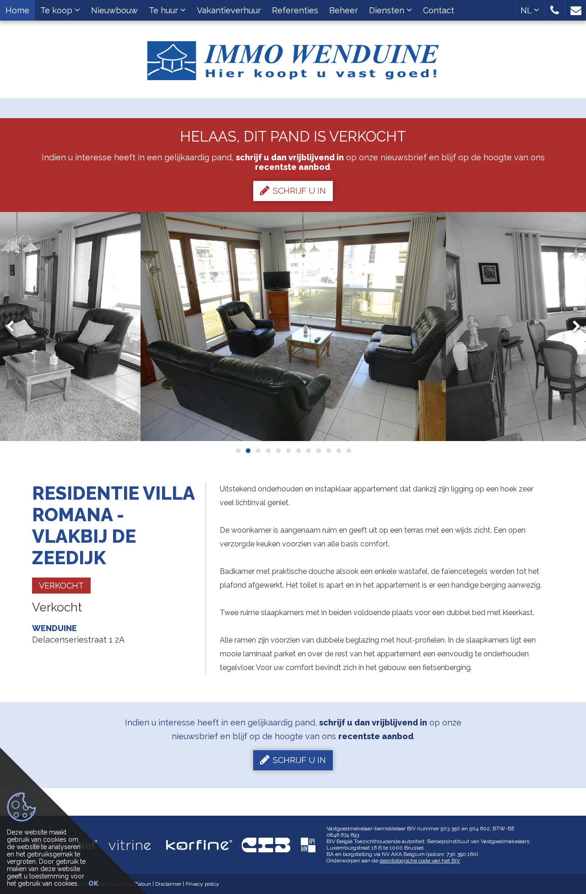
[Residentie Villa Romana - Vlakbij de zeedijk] (293, 326)
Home (17, 10)
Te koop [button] (57, 10)
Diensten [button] (388, 10)
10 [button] (328, 451)
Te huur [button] (164, 10)
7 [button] (298, 451)
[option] (293, 326)
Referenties (295, 10)
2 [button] (248, 451)
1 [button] (237, 451)
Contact (438, 10)
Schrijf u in (299, 191)
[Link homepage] (293, 57)
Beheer (343, 10)
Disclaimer (168, 884)
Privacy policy (202, 884)
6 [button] (288, 451)
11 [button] (338, 451)
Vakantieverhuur (229, 10)
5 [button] (278, 451)
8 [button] (308, 451)
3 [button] (258, 451)
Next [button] (572, 326)
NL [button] (527, 10)
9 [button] (318, 451)
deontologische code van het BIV (420, 860)
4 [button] (268, 451)
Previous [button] (14, 326)
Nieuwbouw (114, 10)
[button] (554, 10)
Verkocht (61, 585)
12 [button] (348, 451)
